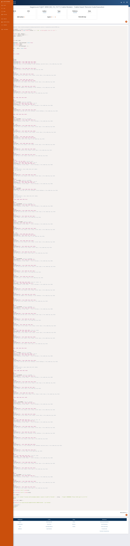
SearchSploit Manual (49, 526)
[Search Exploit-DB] (127, 2)
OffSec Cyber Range (104, 526)
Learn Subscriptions (104, 524)
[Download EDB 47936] (52, 17)
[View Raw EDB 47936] (55, 17)
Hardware (75, 12)
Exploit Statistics (49, 528)
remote (59, 12)
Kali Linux (73, 524)
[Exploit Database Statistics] (121, 2)
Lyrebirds (44, 12)
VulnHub (74, 526)
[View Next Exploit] (126, 22)
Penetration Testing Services (104, 531)
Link (126, 512)
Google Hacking (20, 524)
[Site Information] (124, 2)
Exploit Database (6, 1)
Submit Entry (49, 524)
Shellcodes (20, 528)
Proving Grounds (104, 528)
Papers (20, 526)
